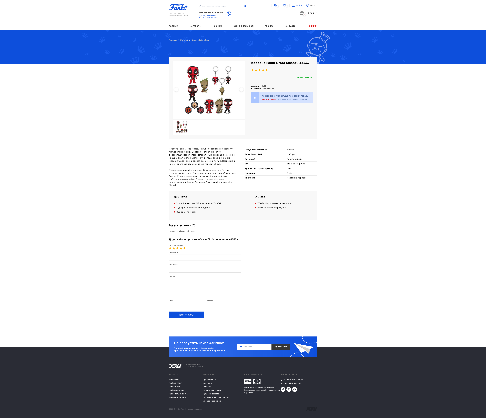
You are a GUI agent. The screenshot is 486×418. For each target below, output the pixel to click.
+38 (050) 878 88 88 (211, 13)
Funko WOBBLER (177, 390)
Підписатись (280, 347)
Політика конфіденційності (216, 397)
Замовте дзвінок (269, 99)
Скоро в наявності (243, 26)
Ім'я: (171, 301)
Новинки (217, 26)
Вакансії (207, 387)
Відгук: (172, 276)
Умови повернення (212, 401)
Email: (210, 301)
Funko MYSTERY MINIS (179, 394)
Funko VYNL (174, 387)
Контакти (290, 26)
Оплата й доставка (212, 390)
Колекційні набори (200, 40)
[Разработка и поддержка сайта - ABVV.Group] (311, 409)
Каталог (195, 26)
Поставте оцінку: (177, 245)
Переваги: (173, 252)
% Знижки (312, 26)
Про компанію (209, 380)
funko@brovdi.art (292, 383)
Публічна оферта (211, 394)
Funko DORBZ (175, 383)
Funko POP (174, 380)
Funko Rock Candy (177, 397)
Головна (173, 26)
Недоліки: (173, 264)
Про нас (269, 26)
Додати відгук (186, 315)
